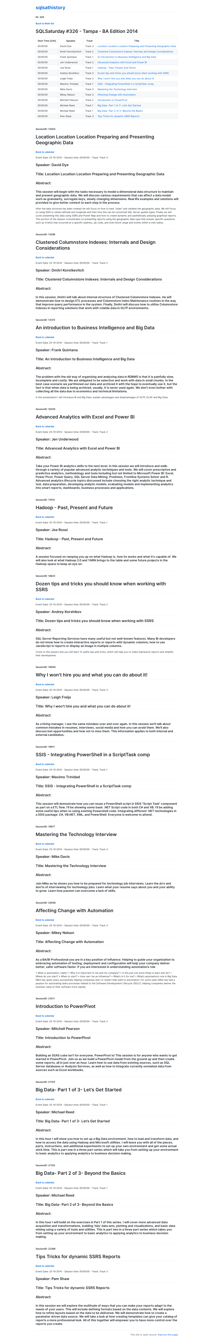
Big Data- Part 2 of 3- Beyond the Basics (120, 110)
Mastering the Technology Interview (117, 89)
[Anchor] (45, 17)
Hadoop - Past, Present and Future (117, 67)
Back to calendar (45, 152)
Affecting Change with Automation (117, 94)
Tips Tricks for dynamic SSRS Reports (118, 116)
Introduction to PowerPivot (112, 100)
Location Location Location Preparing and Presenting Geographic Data (137, 46)
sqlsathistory (50, 7)
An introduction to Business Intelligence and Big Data (127, 56)
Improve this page (168, 1334)
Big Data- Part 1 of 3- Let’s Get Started (119, 105)
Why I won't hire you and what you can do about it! (126, 78)
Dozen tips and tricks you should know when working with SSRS (133, 73)
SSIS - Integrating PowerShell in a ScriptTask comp (126, 83)
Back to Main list (45, 23)
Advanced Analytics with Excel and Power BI (122, 62)
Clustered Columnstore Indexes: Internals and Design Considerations (135, 51)
